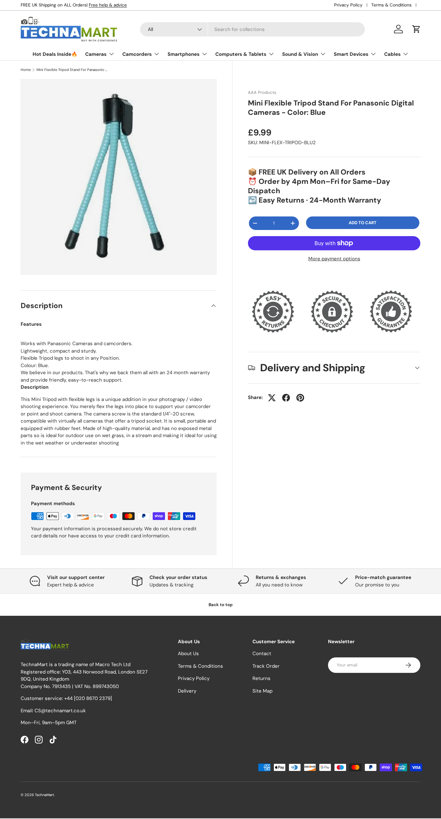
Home (26, 70)
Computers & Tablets (240, 54)
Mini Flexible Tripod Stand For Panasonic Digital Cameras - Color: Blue (72, 70)
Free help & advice (108, 5)
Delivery (187, 691)
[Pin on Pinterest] (300, 398)
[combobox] (252, 29)
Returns (261, 678)
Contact (261, 654)
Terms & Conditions (391, 5)
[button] (416, 29)
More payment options (334, 258)
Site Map (262, 691)
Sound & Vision (300, 54)
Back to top (221, 604)
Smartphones (184, 54)
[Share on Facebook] (286, 398)
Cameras (96, 54)
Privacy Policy (348, 5)
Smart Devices (351, 54)
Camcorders (137, 54)
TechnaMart (44, 795)
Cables (392, 54)
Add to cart (362, 222)
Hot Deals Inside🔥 (55, 54)
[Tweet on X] (272, 398)
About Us (188, 654)
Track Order (266, 666)
